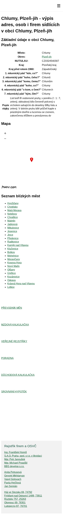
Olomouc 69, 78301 (15, 502)
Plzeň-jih (47, 56)
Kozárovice (13, 276)
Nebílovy (12, 214)
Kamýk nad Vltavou (17, 245)
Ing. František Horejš (15, 452)
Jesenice (12, 231)
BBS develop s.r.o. (14, 466)
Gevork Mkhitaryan (14, 475)
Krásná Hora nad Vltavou (21, 283)
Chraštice (12, 217)
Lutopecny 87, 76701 (15, 506)
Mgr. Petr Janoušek (14, 459)
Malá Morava (14, 210)
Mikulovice (13, 227)
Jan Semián (10, 486)
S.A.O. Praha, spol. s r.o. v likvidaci (23, 455)
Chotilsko (12, 207)
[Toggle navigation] (58, 6)
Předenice (13, 238)
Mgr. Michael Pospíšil (15, 463)
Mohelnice (13, 255)
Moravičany (13, 259)
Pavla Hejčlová (12, 482)
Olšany (11, 269)
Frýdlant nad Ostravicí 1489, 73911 (23, 495)
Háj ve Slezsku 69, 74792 (18, 492)
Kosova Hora (14, 262)
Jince (10, 235)
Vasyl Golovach (12, 479)
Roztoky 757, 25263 (15, 499)
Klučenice (12, 248)
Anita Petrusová (13, 472)
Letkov (11, 287)
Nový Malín (13, 266)
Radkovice (13, 241)
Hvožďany (13, 203)
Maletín (11, 220)
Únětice (11, 273)
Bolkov (11, 252)
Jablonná (12, 224)
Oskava (11, 280)
